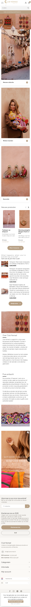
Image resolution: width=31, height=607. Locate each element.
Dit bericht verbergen (15, 601)
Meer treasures (14, 248)
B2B (15, 532)
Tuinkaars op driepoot (6, 231)
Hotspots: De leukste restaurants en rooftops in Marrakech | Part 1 (19, 269)
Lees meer (12, 265)
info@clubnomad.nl (10, 551)
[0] (29, 3)
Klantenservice (15, 527)
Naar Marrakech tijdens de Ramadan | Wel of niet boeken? (18, 285)
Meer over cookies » (16, 603)
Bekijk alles (14, 303)
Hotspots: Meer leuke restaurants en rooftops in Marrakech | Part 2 (19, 263)
